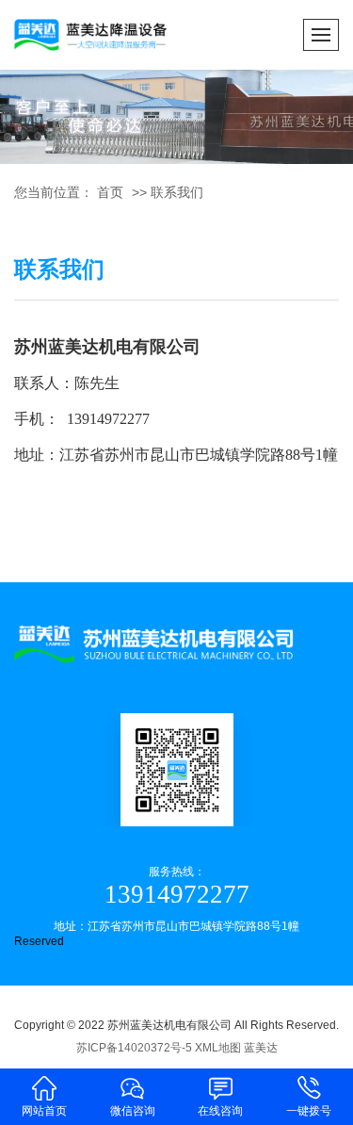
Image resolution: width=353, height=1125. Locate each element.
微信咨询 (132, 1110)
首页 (110, 192)
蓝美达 (261, 1047)
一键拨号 (308, 1110)
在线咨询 (220, 1110)
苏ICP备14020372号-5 (134, 1047)
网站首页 (44, 1110)
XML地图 (218, 1047)
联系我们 (177, 192)
